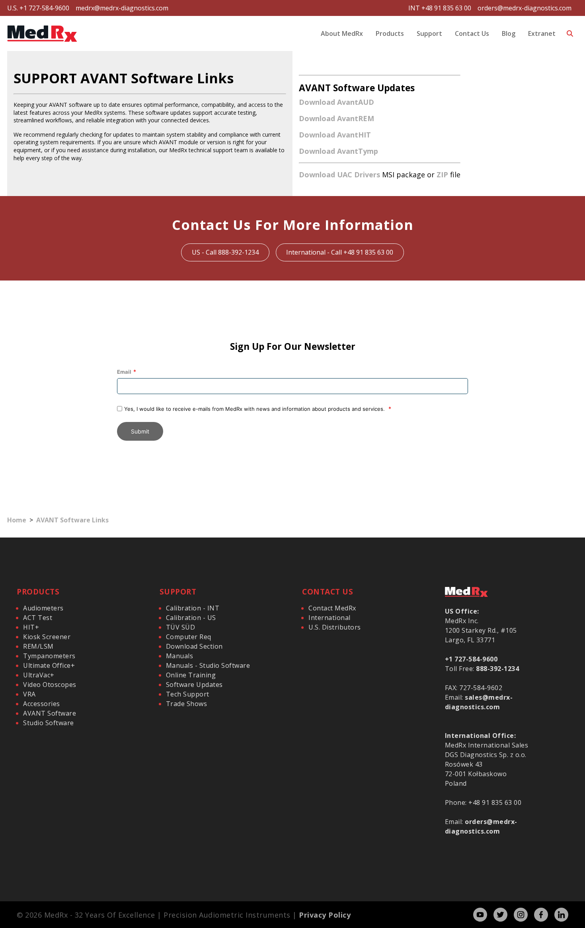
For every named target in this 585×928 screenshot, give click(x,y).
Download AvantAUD (336, 102)
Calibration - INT (193, 608)
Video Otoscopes (49, 684)
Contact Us (472, 33)
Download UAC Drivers (339, 174)
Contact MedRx (332, 608)
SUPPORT (178, 591)
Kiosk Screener (46, 636)
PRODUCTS (38, 591)
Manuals (179, 655)
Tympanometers (49, 655)
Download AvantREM (336, 118)
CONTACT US (327, 591)
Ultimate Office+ (49, 665)
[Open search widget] (570, 33)
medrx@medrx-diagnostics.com (122, 8)
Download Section (194, 646)
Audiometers (43, 608)
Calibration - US (191, 617)
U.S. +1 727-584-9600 (38, 8)
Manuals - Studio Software (208, 665)
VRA (29, 694)
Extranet (542, 33)
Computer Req (188, 636)
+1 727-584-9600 (471, 659)
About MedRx (342, 33)
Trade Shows (186, 703)
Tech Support (187, 694)
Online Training (191, 675)
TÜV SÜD (180, 627)
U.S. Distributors (334, 627)
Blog (508, 33)
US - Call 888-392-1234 (225, 252)
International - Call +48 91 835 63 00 (339, 252)
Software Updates (194, 684)
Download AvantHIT (335, 134)
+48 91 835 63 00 (494, 802)
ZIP (442, 174)
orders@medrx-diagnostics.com (524, 8)
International (329, 617)
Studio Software (48, 722)
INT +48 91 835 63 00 (439, 8)
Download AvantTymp (338, 151)
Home (16, 520)
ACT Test (37, 617)
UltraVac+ (39, 675)
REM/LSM (38, 646)
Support (429, 33)
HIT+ (31, 627)
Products (390, 33)
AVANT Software (49, 713)
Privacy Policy (325, 915)
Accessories (41, 703)
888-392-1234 (497, 668)
